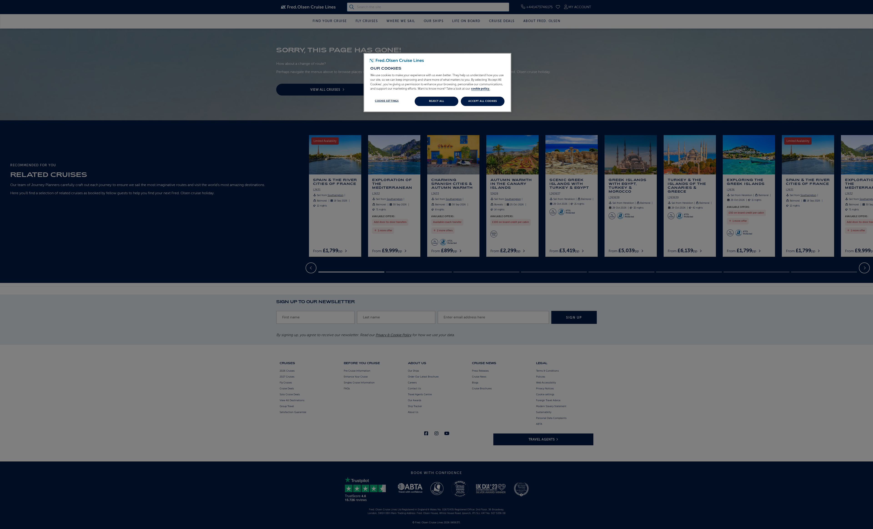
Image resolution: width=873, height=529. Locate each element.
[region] (437, 82)
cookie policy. (480, 88)
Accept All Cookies (482, 101)
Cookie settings (387, 101)
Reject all (436, 101)
